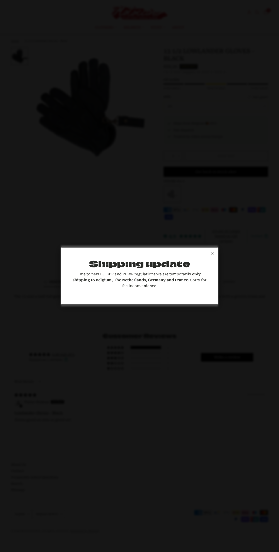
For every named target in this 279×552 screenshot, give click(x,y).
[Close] (212, 253)
